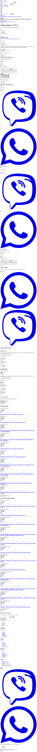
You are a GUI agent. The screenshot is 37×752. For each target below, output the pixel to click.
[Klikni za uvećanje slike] (0, 35)
